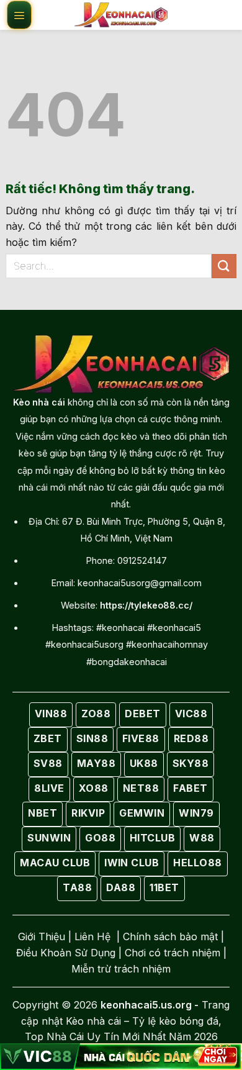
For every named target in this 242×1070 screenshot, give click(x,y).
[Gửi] (224, 266)
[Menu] (19, 15)
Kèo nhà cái (39, 402)
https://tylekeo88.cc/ (146, 605)
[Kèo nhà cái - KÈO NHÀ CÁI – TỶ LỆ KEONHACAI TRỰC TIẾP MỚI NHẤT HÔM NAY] (121, 15)
